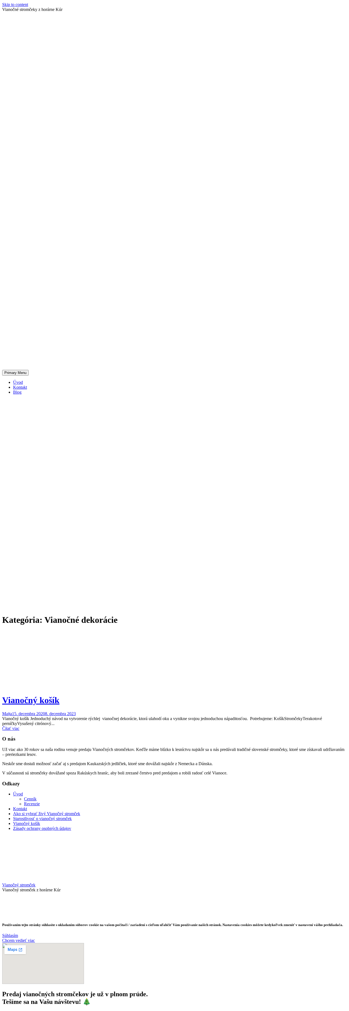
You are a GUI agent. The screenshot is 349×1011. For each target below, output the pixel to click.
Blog (17, 392)
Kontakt (20, 387)
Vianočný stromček (18, 885)
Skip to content (15, 4)
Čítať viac (10, 728)
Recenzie (32, 803)
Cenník (30, 799)
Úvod (18, 382)
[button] (10, 935)
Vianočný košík (30, 700)
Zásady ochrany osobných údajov (42, 828)
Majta (7, 713)
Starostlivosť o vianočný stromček (42, 818)
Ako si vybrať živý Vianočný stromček (46, 813)
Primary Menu (15, 373)
